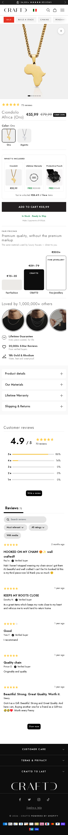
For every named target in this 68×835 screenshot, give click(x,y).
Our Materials (14, 385)
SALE (9, 19)
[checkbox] (12, 535)
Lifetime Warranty (16, 395)
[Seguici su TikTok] (48, 799)
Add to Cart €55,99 (34, 207)
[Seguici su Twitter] (29, 799)
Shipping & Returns (17, 406)
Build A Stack (26, 19)
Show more (34, 726)
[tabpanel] (34, 624)
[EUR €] (35, 10)
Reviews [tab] (13, 508)
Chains (44, 19)
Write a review (34, 493)
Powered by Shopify (44, 815)
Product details (15, 373)
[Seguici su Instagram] (39, 799)
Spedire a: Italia (34, 807)
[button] (34, 454)
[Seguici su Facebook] (20, 799)
